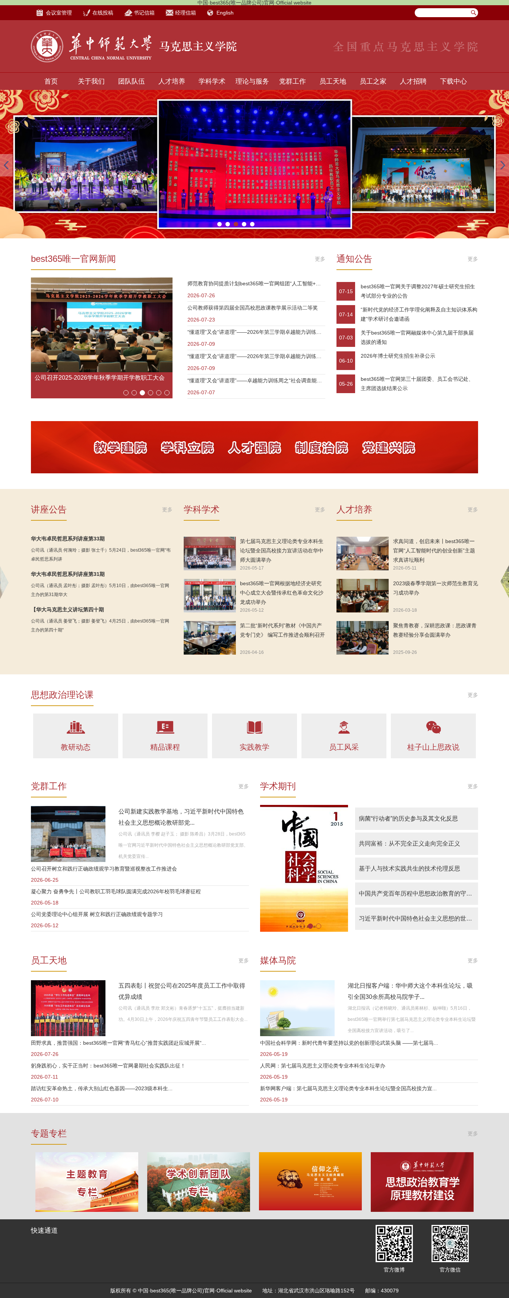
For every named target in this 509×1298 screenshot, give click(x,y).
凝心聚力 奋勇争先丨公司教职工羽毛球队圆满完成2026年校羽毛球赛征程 (116, 891)
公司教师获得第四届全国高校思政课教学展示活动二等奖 (252, 308)
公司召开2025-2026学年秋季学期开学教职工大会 (100, 377)
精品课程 (165, 747)
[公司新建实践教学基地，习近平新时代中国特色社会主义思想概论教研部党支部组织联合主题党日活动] (68, 834)
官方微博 (394, 1270)
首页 (51, 81)
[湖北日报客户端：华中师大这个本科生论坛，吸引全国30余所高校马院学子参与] (297, 1008)
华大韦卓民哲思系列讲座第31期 (68, 574)
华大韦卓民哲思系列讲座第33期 (68, 539)
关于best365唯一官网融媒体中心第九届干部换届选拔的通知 (417, 337)
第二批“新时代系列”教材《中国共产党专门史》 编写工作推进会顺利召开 (282, 630)
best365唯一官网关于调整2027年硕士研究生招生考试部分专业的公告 (418, 291)
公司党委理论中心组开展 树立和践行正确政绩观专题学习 (97, 914)
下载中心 (453, 81)
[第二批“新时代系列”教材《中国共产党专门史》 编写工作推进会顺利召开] (210, 638)
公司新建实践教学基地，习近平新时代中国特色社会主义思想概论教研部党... (181, 817)
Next (502, 165)
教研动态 (76, 747)
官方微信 (450, 1270)
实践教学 (254, 747)
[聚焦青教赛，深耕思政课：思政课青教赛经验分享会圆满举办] (362, 638)
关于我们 (91, 81)
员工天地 (332, 81)
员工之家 (373, 81)
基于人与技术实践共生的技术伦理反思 (409, 868)
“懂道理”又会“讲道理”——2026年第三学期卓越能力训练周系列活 (256, 332)
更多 (320, 259)
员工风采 (344, 747)
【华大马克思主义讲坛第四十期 (67, 609)
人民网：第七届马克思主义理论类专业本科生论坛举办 (322, 1066)
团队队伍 (131, 81)
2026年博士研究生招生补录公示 (398, 356)
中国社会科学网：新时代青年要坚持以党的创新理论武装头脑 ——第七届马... (349, 1043)
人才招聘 (413, 81)
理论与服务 (252, 81)
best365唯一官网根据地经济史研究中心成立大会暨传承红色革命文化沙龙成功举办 (281, 592)
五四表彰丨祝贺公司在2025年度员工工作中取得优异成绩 (181, 991)
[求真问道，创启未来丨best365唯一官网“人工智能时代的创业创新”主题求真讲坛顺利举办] (362, 553)
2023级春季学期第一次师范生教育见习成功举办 (435, 588)
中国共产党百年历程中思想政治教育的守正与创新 (418, 893)
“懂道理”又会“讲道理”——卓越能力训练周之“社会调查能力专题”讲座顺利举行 (256, 380)
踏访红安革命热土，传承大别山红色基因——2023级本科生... (102, 1088)
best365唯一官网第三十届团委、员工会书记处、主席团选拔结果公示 (417, 383)
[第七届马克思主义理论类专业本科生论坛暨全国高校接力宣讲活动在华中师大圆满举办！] (210, 553)
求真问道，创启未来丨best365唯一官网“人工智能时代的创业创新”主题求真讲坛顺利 (434, 550)
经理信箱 (185, 13)
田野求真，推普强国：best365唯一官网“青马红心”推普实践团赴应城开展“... (118, 1043)
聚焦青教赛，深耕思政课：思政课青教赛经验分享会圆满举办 (435, 630)
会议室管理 (59, 13)
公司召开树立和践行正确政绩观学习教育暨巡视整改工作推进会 (104, 869)
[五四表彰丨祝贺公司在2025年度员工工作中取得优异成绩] (68, 1008)
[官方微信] (450, 1243)
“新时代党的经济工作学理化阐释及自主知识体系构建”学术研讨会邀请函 (419, 314)
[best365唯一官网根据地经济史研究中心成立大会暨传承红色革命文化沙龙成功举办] (210, 595)
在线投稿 (102, 13)
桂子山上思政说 (433, 747)
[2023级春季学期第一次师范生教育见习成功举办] (362, 595)
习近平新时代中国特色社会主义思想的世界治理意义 (418, 918)
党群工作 (292, 81)
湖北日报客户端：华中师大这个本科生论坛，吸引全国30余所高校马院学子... (410, 991)
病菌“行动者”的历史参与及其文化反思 (408, 818)
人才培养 (171, 81)
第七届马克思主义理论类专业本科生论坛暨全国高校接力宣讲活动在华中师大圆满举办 (281, 550)
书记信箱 (144, 13)
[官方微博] (394, 1243)
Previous (6, 165)
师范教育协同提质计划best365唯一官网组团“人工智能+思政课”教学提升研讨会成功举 (256, 283)
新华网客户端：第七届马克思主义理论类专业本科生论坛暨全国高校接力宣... (348, 1088)
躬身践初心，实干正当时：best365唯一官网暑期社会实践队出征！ (108, 1066)
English (225, 13)
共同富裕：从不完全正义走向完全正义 (409, 843)
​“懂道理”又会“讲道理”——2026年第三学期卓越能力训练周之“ (256, 356)
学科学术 (212, 81)
